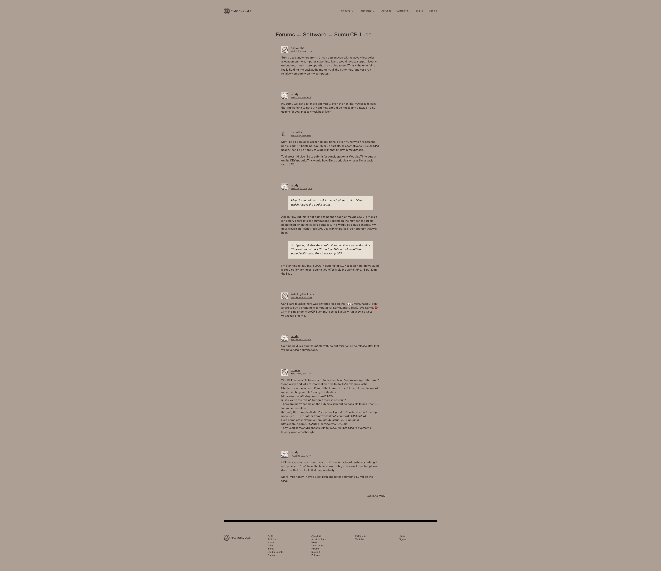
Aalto (270, 536)
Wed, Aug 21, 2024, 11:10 (301, 189)
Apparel (272, 555)
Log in (419, 11)
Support (315, 552)
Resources (365, 11)
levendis (296, 132)
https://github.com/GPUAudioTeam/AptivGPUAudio (314, 424)
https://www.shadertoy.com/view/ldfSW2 (307, 396)
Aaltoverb (273, 539)
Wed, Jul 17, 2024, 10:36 (301, 98)
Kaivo (271, 543)
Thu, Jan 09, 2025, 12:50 (301, 374)
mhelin (295, 370)
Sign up (432, 11)
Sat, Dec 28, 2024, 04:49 (301, 298)
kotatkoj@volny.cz (302, 294)
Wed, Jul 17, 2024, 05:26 (301, 52)
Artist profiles (318, 539)
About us (386, 11)
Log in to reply (376, 496)
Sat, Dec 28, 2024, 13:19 (301, 340)
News (314, 543)
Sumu (271, 549)
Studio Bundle (275, 552)
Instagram (360, 536)
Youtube (359, 539)
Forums (285, 34)
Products (345, 11)
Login (402, 536)
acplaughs (297, 48)
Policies (315, 555)
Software (314, 34)
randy (294, 94)
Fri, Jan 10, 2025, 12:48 (301, 456)
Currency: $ (402, 11)
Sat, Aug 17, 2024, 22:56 (301, 136)
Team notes (317, 546)
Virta (270, 546)
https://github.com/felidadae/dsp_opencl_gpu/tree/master (319, 412)
